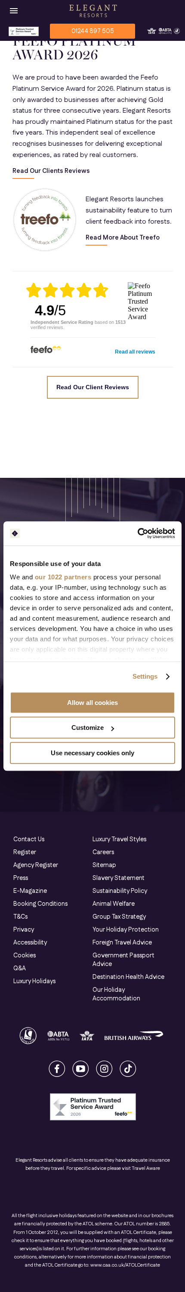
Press (20, 878)
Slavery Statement (118, 878)
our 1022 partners (63, 577)
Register (24, 852)
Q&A (19, 968)
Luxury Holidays (34, 981)
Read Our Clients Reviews (51, 171)
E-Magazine (30, 891)
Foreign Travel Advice (122, 942)
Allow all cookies (92, 702)
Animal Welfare (113, 904)
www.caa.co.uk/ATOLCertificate (125, 1265)
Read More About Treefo (123, 238)
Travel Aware (146, 1168)
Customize (87, 727)
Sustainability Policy (119, 891)
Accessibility (30, 942)
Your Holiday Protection (125, 930)
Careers (103, 852)
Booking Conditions (40, 904)
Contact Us (28, 839)
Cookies (24, 955)
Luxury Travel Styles (119, 839)
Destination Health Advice (128, 977)
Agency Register (35, 865)
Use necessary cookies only (92, 753)
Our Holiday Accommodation (116, 994)
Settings (145, 676)
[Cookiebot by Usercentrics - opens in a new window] (137, 533)
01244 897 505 (92, 31)
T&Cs (20, 917)
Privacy (23, 930)
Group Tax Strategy (119, 917)
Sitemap (104, 865)
